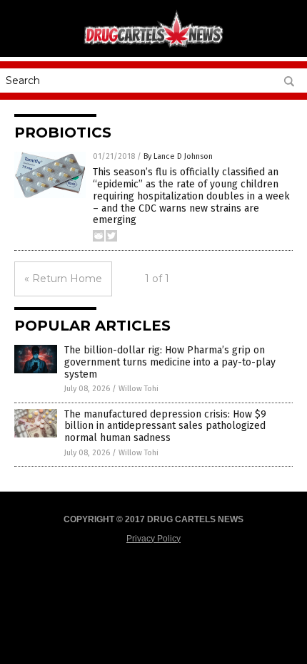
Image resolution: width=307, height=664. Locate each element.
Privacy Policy (153, 539)
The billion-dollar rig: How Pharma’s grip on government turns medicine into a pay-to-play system (170, 362)
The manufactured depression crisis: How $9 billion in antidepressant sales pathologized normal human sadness (165, 426)
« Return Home (63, 278)
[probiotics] (153, 46)
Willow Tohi (138, 388)
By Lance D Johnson (178, 156)
